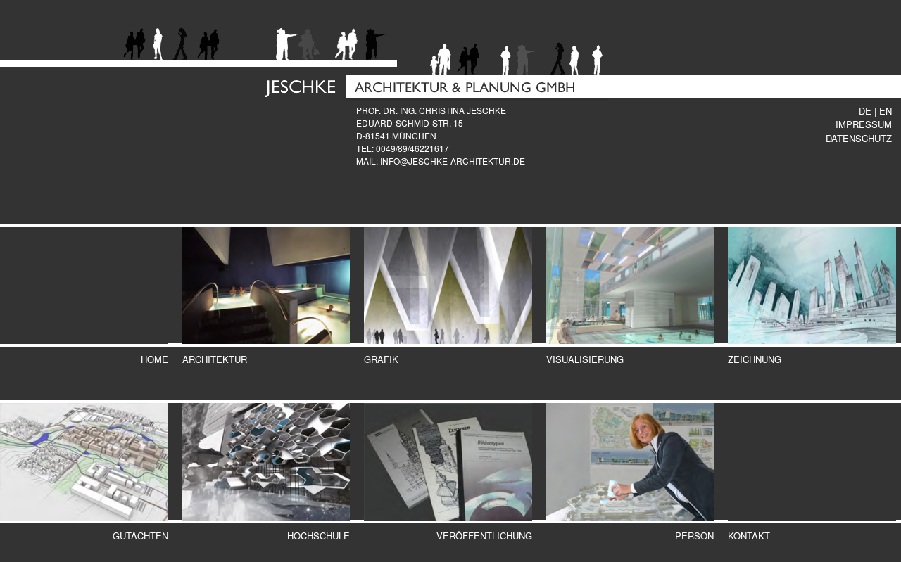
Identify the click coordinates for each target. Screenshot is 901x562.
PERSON (694, 535)
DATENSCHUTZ (859, 138)
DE (865, 110)
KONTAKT (749, 535)
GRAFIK (381, 359)
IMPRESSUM (864, 124)
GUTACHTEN (140, 535)
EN (885, 110)
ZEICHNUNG (754, 359)
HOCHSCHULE (318, 535)
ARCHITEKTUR (214, 359)
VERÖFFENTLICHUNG (484, 535)
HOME (154, 359)
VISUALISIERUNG (585, 359)
